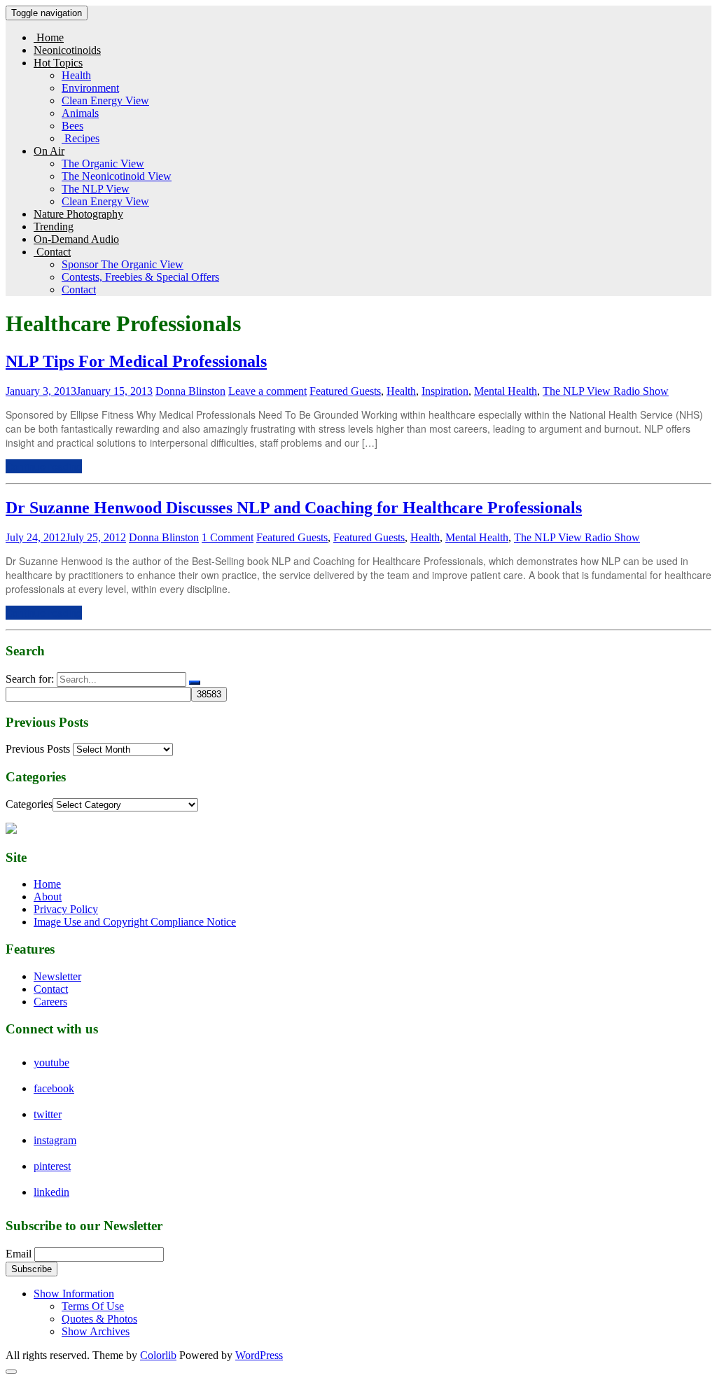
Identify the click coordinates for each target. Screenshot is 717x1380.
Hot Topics (58, 63)
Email (19, 1254)
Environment (90, 88)
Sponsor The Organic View (122, 264)
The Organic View (103, 163)
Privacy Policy (66, 909)
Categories (29, 804)
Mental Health (505, 391)
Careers (50, 1002)
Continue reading (44, 466)
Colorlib (158, 1355)
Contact (52, 252)
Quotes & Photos (99, 1319)
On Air (49, 151)
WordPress (259, 1355)
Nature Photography (78, 214)
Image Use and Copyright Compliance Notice (135, 922)
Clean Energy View (105, 100)
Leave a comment (267, 391)
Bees (72, 126)
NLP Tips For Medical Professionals (136, 361)
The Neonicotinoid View (117, 176)
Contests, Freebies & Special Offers (140, 277)
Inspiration (445, 391)
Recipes (80, 138)
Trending (54, 226)
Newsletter (57, 976)
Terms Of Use (93, 1306)
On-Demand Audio (76, 239)
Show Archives (96, 1331)
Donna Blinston (190, 391)
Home (49, 37)
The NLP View (96, 189)
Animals (80, 113)
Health (76, 75)
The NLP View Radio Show (606, 391)
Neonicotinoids (67, 50)
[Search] (194, 683)
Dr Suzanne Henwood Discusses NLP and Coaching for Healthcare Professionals (294, 508)
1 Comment (227, 537)
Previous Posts (38, 749)
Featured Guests (345, 391)
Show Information (74, 1293)
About (48, 896)
